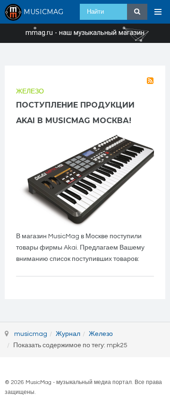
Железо (30, 91)
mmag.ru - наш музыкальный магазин (85, 33)
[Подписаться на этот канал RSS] (150, 80)
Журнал (68, 334)
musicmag (30, 334)
